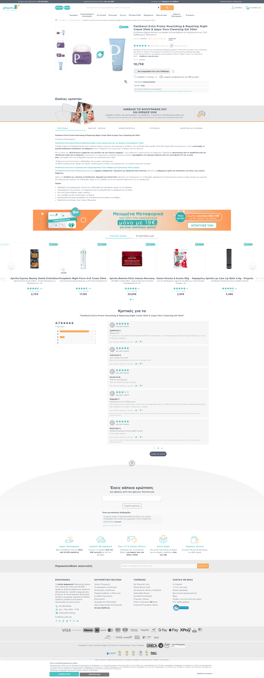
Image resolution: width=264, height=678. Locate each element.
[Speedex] (128, 637)
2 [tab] (133, 299)
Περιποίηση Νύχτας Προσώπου (166, 91)
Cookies (128, 660)
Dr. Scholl (112, 645)
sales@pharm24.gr (67, 613)
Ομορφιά (74, 15)
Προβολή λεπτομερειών (204, 673)
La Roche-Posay (123, 645)
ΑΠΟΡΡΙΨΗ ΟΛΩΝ (94, 674)
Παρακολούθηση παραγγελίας (231, 1)
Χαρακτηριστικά (127, 128)
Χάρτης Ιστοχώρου (161, 660)
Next (253, 265)
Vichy (133, 645)
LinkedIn (77, 621)
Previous (11, 265)
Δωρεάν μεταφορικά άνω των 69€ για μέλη (181, 77)
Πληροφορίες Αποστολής (105, 587)
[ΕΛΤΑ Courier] (107, 637)
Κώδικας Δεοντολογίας (142, 660)
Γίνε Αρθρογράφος (181, 602)
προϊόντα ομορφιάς (63, 597)
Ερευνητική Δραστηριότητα (185, 593)
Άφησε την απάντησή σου (112, 525)
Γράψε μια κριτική (158, 454)
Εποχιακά (113, 15)
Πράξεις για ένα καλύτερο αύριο (187, 599)
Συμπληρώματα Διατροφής (87, 15)
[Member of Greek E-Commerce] (152, 645)
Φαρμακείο (148, 15)
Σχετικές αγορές (118, 236)
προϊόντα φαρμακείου (79, 592)
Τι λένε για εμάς (180, 587)
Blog (175, 596)
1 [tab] (131, 299)
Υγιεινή (123, 15)
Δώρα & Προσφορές (176, 15)
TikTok (63, 621)
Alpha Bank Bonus (142, 593)
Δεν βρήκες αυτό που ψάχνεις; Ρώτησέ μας (132, 492)
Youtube (67, 621)
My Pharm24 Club (141, 584)
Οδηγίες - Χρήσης (97, 128)
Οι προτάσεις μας (145, 236)
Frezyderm (82, 645)
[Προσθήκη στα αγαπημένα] (173, 71)
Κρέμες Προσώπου (185, 91)
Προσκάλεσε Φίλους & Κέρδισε (147, 590)
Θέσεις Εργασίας (180, 590)
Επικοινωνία (99, 599)
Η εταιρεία (177, 584)
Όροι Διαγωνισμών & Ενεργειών (108, 605)
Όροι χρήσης (100, 660)
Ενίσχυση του (165, 1)
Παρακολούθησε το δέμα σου (107, 593)
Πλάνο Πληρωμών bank (145, 602)
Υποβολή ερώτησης (132, 506)
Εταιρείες (190, 15)
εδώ (96, 670)
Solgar (104, 645)
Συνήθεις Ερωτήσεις (103, 596)
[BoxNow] (137, 637)
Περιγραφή (62, 128)
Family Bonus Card (142, 587)
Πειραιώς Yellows (141, 599)
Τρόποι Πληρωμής (102, 584)
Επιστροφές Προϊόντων (104, 590)
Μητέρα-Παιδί (135, 15)
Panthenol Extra (172, 39)
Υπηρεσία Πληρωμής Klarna (146, 605)
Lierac (90, 645)
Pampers (140, 645)
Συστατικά (154, 128)
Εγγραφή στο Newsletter (105, 602)
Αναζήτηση (202, 566)
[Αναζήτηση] (167, 7)
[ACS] (156, 637)
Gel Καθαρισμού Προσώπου (144, 91)
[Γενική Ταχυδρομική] (117, 637)
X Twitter (74, 621)
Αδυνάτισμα (161, 15)
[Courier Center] (147, 637)
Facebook (56, 621)
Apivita (97, 645)
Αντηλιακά (101, 15)
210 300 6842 (65, 606)
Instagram (59, 621)
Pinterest (70, 621)
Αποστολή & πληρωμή (191, 128)
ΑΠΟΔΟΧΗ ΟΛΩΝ (64, 674)
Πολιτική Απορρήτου (115, 660)
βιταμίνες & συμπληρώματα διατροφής (72, 594)
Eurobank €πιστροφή (143, 596)
